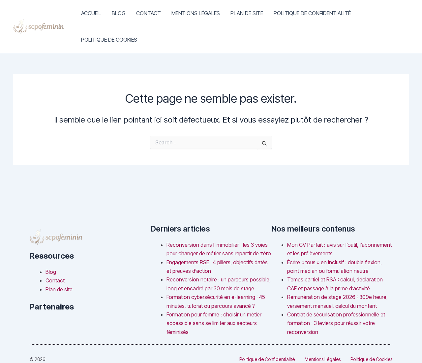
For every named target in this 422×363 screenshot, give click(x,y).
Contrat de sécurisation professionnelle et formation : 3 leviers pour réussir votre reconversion (336, 323)
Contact (148, 13)
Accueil (91, 13)
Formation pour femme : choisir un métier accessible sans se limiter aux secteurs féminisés (213, 323)
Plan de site (246, 13)
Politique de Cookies (109, 39)
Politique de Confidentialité (312, 13)
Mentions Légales (195, 13)
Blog (119, 13)
